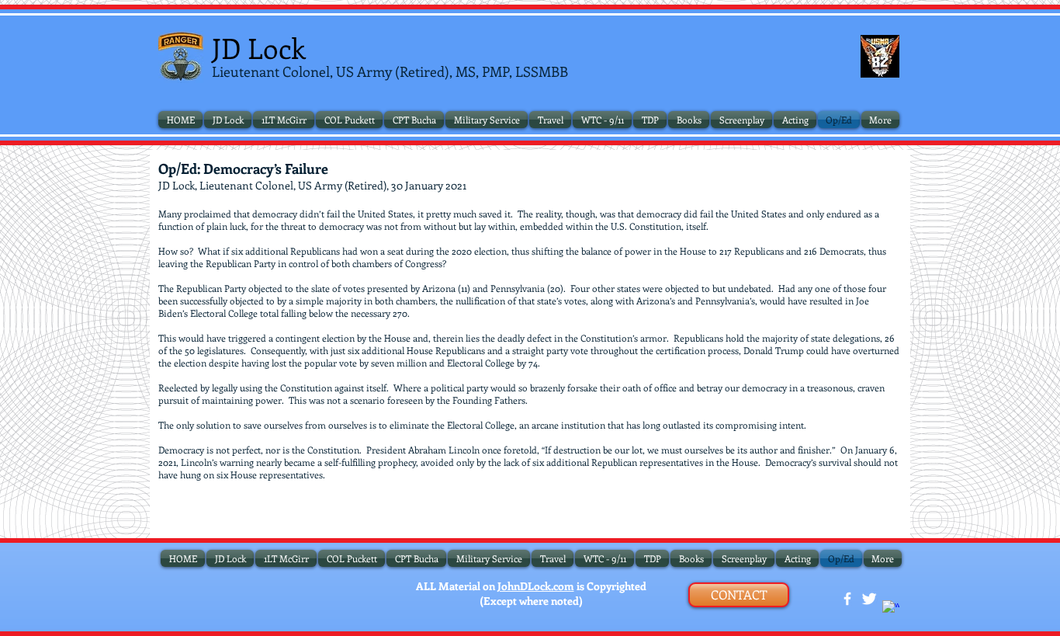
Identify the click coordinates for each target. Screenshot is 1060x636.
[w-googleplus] (890, 608)
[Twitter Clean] (869, 598)
